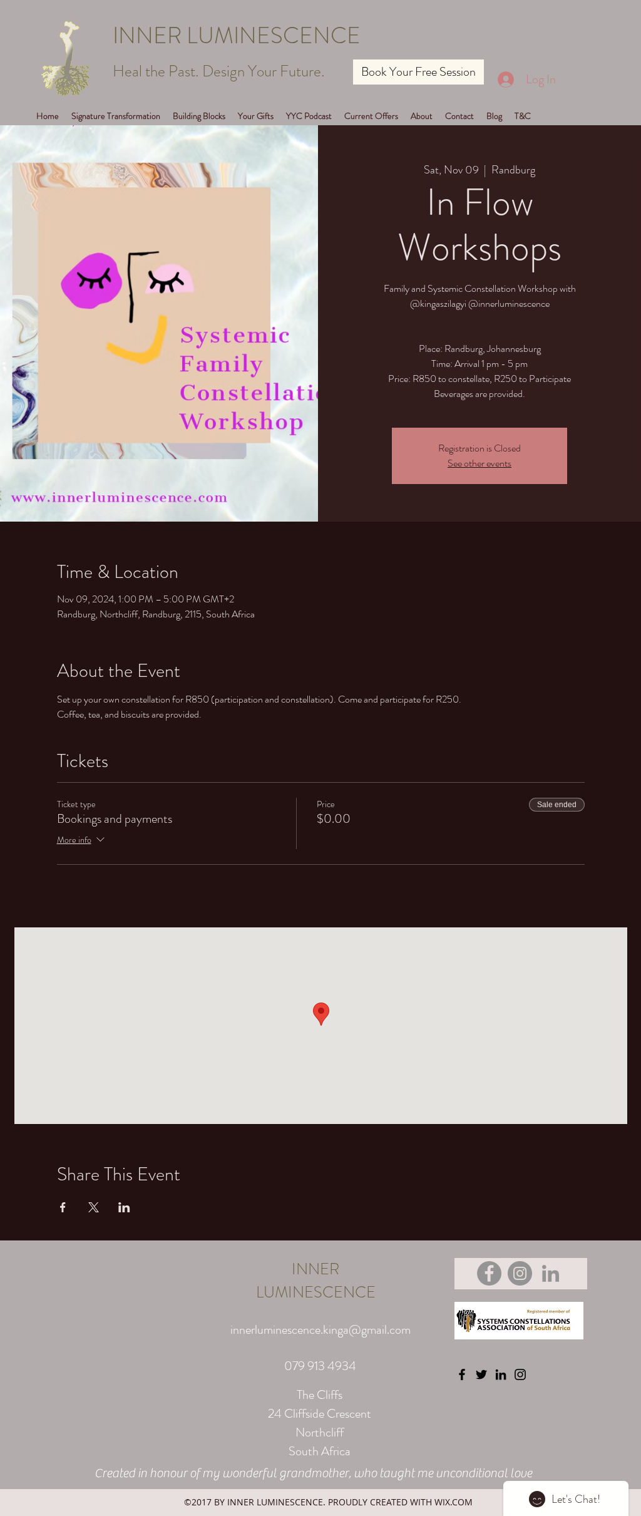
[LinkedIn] (550, 1273)
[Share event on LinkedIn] (124, 1207)
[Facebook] (489, 1273)
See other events (479, 463)
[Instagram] (520, 1273)
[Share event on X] (94, 1207)
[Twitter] (481, 1374)
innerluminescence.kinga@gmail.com (320, 1330)
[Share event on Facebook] (63, 1207)
